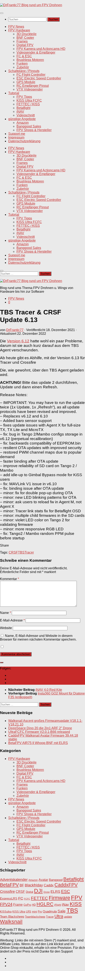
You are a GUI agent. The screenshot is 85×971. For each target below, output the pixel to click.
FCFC (27, 899)
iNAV (20, 111)
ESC (65, 891)
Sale (62, 911)
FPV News (16, 26)
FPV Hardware (19, 30)
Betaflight (23, 108)
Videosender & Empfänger (36, 52)
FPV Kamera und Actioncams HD (41, 48)
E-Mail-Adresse (12, 620)
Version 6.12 (18, 341)
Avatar (43, 880)
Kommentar (9, 579)
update (68, 916)
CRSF (13, 552)
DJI (38, 891)
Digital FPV (25, 45)
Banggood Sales (29, 126)
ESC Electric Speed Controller (39, 78)
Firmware (59, 898)
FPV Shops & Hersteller (34, 130)
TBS (21, 552)
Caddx (49, 885)
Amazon (23, 122)
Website (6, 628)
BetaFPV (9, 884)
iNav (65, 905)
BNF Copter (25, 37)
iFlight (57, 904)
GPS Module (26, 82)
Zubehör (23, 67)
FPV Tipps (24, 97)
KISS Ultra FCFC (29, 100)
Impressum (16, 137)
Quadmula (50, 911)
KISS (76, 904)
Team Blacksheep (12, 916)
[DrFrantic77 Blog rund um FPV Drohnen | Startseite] (31, 5)
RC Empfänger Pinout (33, 85)
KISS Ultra (18, 911)
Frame (18, 904)
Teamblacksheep (35, 916)
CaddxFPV (66, 884)
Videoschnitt (26, 115)
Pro (40, 911)
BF (22, 885)
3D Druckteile (27, 34)
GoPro (27, 904)
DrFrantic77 (15, 330)
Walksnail (11, 921)
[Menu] (1, 13)
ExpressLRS (8, 898)
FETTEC (39, 898)
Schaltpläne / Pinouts (23, 71)
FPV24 (6, 904)
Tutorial (13, 93)
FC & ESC (24, 56)
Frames (22, 41)
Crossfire (7, 892)
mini (34, 911)
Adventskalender (14, 880)
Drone (47, 892)
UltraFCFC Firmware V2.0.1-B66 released (39, 732)
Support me (16, 133)
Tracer (29, 552)
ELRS (55, 892)
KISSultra (6, 911)
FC (20, 898)
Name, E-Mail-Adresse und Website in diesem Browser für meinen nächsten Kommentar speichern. (38, 637)
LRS (28, 911)
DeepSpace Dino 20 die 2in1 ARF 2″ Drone (40, 728)
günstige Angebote (22, 119)
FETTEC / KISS (28, 104)
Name (5, 612)
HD (34, 904)
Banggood (56, 880)
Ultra (58, 916)
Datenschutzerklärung (24, 141)
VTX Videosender (30, 89)
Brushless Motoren (30, 60)
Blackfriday (34, 885)
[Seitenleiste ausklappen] (1, 662)
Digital (29, 891)
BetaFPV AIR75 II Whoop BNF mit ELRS (38, 743)
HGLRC (45, 904)
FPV (76, 897)
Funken (22, 63)
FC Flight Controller (31, 74)
